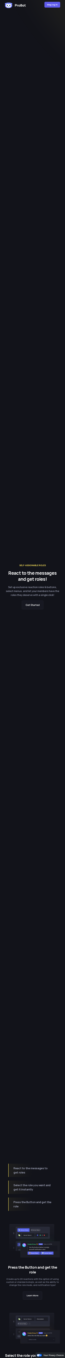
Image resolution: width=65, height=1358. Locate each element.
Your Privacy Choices (53, 1355)
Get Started (33, 605)
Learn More (32, 1295)
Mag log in (52, 4)
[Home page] (15, 5)
